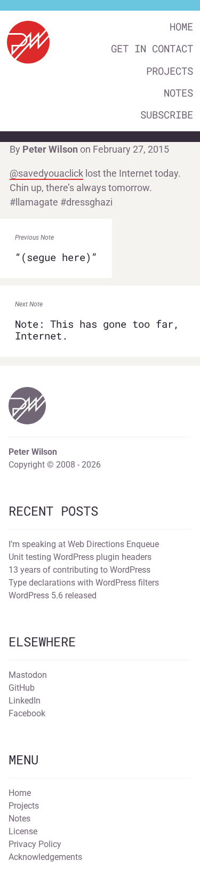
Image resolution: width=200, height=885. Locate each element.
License (23, 831)
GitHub (22, 688)
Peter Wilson (50, 149)
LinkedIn (25, 701)
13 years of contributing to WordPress (79, 570)
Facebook (27, 713)
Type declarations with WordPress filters (84, 583)
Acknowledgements (45, 857)
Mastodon (28, 675)
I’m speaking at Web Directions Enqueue (84, 544)
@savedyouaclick (46, 173)
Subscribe (166, 114)
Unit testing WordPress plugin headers (80, 557)
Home (181, 26)
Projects (169, 70)
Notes (178, 92)
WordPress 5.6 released (53, 595)
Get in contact (152, 48)
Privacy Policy (35, 844)
